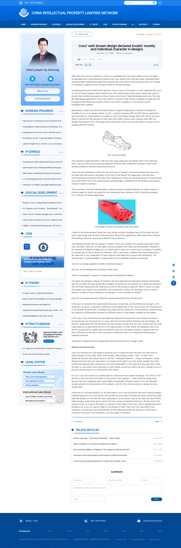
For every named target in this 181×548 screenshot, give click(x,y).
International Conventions (35, 401)
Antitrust (143, 24)
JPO (123, 531)
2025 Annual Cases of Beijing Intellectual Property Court (43, 167)
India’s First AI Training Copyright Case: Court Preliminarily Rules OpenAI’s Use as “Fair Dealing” (43, 214)
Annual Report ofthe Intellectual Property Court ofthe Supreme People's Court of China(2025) (43, 162)
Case (105, 24)
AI (132, 24)
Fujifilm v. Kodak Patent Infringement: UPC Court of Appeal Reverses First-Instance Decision (43, 225)
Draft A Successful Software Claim (36, 354)
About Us (42, 91)
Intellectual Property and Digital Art (36, 304)
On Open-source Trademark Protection (38, 293)
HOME (23, 24)
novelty (99, 59)
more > (61, 111)
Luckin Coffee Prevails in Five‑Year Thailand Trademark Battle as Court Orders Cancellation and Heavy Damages (43, 220)
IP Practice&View (119, 24)
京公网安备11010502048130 (100, 539)
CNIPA (50, 531)
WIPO (160, 531)
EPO (106, 531)
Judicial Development (75, 24)
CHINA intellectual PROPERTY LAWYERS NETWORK (74, 12)
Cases (149, 34)
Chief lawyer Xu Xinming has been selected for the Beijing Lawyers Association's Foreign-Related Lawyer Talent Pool (43, 121)
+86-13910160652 (33, 2)
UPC (88, 531)
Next (157, 421)
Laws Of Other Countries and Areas (39, 396)
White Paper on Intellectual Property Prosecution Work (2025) (43, 173)
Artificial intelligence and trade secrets (38, 316)
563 (157, 65)
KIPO (141, 531)
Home (141, 34)
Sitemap (156, 24)
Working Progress (39, 24)
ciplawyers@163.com (50, 84)
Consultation (42, 98)
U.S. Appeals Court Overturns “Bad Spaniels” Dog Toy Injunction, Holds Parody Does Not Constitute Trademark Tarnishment (43, 208)
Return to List (83, 34)
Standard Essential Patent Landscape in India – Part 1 (43, 310)
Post (156, 499)
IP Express (56, 24)
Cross (85, 59)
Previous (78, 421)
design (92, 59)
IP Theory (94, 24)
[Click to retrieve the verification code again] (100, 499)
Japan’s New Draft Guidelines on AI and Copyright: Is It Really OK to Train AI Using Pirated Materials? (43, 299)
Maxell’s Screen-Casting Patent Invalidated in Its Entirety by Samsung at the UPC (43, 202)
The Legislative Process (34, 381)
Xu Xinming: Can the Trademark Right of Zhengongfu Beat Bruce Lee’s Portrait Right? (43, 138)
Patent (158, 34)
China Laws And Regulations (36, 376)
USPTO (69, 531)
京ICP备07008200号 (81, 539)
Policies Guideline (32, 385)
